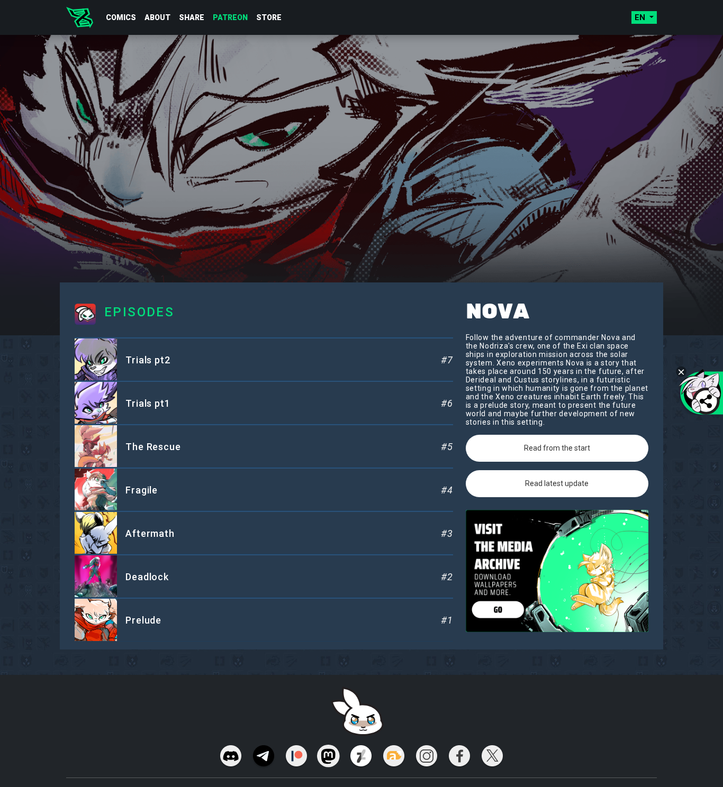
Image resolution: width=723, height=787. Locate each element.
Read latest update (557, 483)
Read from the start (557, 448)
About (157, 17)
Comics (121, 17)
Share (191, 17)
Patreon (230, 17)
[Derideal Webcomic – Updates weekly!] (79, 17)
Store (269, 17)
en (641, 17)
